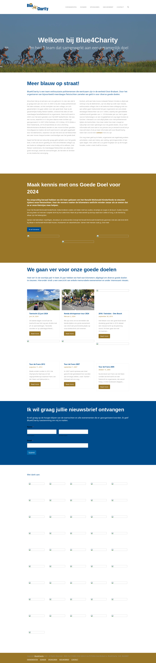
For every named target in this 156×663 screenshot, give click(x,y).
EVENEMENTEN (32, 660)
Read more (35, 333)
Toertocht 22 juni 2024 (38, 313)
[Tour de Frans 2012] (43, 350)
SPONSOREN (52, 660)
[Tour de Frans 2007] (78, 350)
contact (99, 133)
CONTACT (74, 660)
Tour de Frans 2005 (106, 367)
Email (30, 441)
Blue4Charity (39, 656)
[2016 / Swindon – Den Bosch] (112, 299)
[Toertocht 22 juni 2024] (43, 299)
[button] (128, 7)
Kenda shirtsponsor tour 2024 (76, 313)
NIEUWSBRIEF (64, 660)
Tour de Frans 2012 (37, 364)
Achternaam (63, 435)
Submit (32, 452)
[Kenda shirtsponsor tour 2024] (78, 299)
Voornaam (30, 435)
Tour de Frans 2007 (72, 364)
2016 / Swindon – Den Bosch (110, 313)
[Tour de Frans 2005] (112, 353)
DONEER (43, 660)
